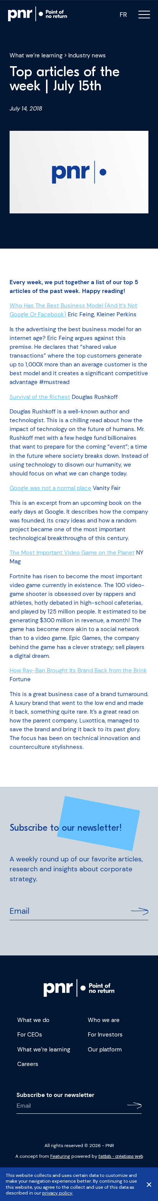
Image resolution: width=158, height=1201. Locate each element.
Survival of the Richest (40, 397)
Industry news (87, 55)
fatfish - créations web (121, 1156)
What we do (33, 1020)
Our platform (105, 1049)
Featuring (60, 1156)
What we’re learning (36, 55)
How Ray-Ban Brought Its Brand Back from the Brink (78, 670)
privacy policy (57, 1193)
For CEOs (29, 1034)
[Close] (149, 1184)
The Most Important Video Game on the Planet (72, 553)
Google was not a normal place (50, 488)
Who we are (104, 1020)
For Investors (105, 1034)
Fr (123, 14)
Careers (27, 1064)
